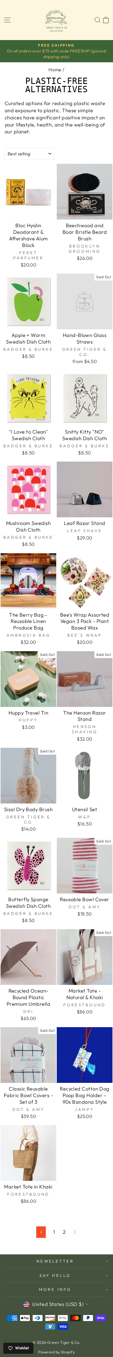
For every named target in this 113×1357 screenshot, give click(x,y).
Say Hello (55, 1275)
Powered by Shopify (56, 1352)
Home (55, 69)
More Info (55, 1289)
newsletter (55, 1261)
